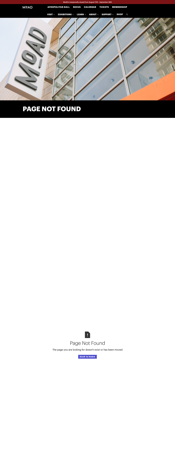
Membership (119, 7)
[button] (51, 14)
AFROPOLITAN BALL (58, 7)
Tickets (104, 7)
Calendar (90, 7)
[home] (27, 7)
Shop (120, 14)
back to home (87, 357)
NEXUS (77, 7)
